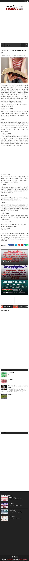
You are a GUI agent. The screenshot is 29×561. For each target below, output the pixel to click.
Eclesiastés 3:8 (12, 517)
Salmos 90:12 (5, 292)
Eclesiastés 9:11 (12, 510)
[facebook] (25, 1)
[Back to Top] (17, 557)
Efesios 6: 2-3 (11, 379)
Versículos (23, 55)
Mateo (4, 274)
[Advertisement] (14, 27)
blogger (15, 306)
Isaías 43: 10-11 (11, 373)
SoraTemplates (10, 559)
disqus (20, 306)
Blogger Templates (23, 559)
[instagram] (27, 1)
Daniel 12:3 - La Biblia (6, 261)
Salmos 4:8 (10, 394)
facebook (26, 306)
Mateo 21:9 (4, 277)
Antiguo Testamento (7, 259)
